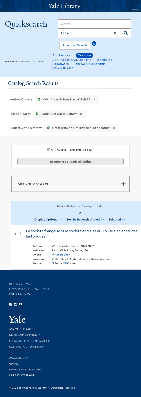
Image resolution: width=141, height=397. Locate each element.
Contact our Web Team (26, 346)
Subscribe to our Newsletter (31, 340)
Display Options (45, 219)
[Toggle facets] (123, 184)
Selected (115, 219)
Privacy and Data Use (25, 369)
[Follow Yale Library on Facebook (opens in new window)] (10, 304)
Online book (62, 254)
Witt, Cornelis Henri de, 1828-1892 (66, 99)
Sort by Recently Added (83, 219)
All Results (61, 55)
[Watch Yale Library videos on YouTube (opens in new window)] (20, 304)
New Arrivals (62, 68)
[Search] (125, 33)
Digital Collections (90, 64)
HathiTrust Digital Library (58, 113)
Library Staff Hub (22, 375)
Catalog (84, 55)
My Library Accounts (25, 335)
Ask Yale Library (20, 329)
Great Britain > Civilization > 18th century (81, 128)
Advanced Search (74, 45)
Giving (14, 363)
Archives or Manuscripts (71, 60)
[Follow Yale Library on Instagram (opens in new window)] (15, 304)
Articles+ (104, 60)
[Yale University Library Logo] (70, 6)
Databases (60, 64)
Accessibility (18, 357)
